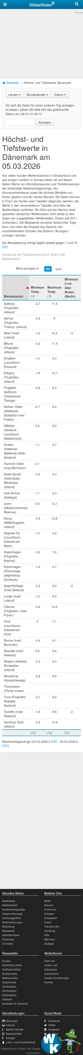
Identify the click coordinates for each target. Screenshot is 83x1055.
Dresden (49, 913)
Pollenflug (8, 939)
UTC (5, 247)
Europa (6, 961)
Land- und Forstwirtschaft (20, 1042)
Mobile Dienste (14, 1029)
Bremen (48, 905)
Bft (48, 269)
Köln (47, 935)
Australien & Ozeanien (15, 1003)
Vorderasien (9, 986)
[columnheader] (15, 287)
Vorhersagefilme (11, 918)
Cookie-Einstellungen (56, 978)
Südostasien (9, 995)
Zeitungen (12, 1021)
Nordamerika (9, 973)
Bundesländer (36, 94)
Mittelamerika (10, 978)
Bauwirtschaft (13, 1033)
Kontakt (48, 982)
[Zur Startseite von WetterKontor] (42, 3)
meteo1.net (50, 965)
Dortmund (50, 909)
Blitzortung (8, 926)
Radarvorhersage (12, 913)
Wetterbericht (9, 905)
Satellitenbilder (11, 935)
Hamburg (49, 930)
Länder (13, 94)
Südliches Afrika (11, 969)
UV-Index (7, 943)
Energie (10, 1038)
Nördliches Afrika (12, 965)
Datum (59, 94)
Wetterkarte (8, 901)
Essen (48, 922)
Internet (10, 1025)
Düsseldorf (50, 918)
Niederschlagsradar (13, 909)
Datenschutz (51, 973)
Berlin (47, 901)
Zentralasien (9, 990)
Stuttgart (49, 943)
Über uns (49, 961)
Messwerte (8, 930)
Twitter (52, 1025)
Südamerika (9, 982)
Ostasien (7, 999)
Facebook (54, 1021)
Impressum (50, 969)
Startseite (12, 82)
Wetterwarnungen (12, 922)
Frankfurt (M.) (52, 926)
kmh (59, 269)
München (49, 939)
